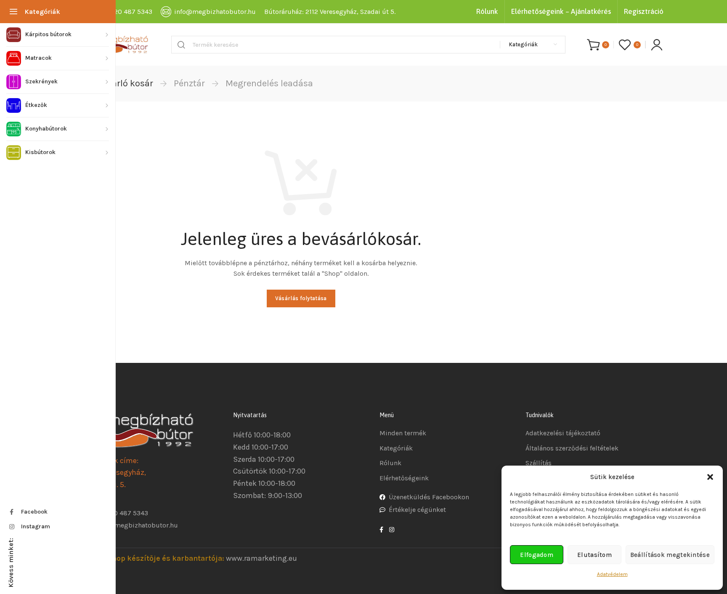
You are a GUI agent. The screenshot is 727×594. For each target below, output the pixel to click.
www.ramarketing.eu (261, 558)
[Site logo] (118, 44)
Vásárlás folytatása (301, 298)
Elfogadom (536, 555)
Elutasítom (594, 555)
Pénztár (189, 83)
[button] (710, 477)
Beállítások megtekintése (670, 555)
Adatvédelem (612, 574)
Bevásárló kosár (120, 83)
